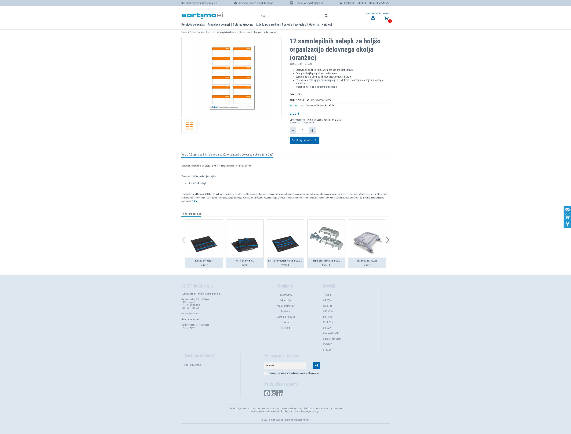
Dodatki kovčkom (332, 338)
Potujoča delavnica (193, 24)
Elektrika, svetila (192, 364)
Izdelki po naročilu (267, 24)
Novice (285, 322)
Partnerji (285, 327)
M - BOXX (328, 322)
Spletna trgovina (243, 24)
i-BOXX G (328, 311)
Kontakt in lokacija (285, 317)
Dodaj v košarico (304, 140)
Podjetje (287, 24)
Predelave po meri (219, 24)
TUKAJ (195, 201)
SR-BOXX (328, 317)
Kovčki (209, 32)
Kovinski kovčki (331, 333)
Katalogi (327, 24)
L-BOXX (327, 300)
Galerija (314, 24)
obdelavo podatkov (289, 373)
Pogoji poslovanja (285, 305)
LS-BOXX (327, 305)
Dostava (285, 311)
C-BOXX (327, 349)
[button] (388, 240)
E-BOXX (327, 327)
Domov (184, 32)
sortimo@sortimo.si (190, 313)
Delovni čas (285, 300)
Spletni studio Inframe (299, 419)
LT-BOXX (327, 344)
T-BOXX (327, 294)
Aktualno (300, 24)
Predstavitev (285, 294)
